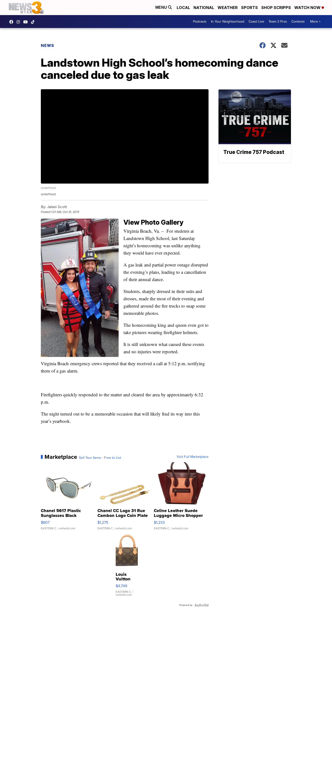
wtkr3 (19, 22)
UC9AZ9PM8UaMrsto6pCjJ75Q (26, 22)
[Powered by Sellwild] (201, 605)
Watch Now (308, 7)
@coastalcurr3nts (34, 22)
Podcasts (200, 21)
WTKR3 (12, 22)
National (203, 7)
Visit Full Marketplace (193, 457)
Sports (249, 7)
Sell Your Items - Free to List (100, 458)
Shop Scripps (276, 7)
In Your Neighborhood (227, 21)
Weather (228, 7)
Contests (298, 21)
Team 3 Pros (278, 21)
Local (183, 7)
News (47, 45)
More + (315, 21)
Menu (161, 7)
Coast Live (256, 21)
